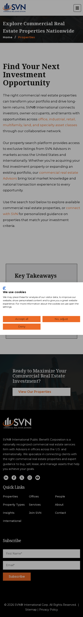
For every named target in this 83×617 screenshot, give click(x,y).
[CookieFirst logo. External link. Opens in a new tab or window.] (4, 288)
